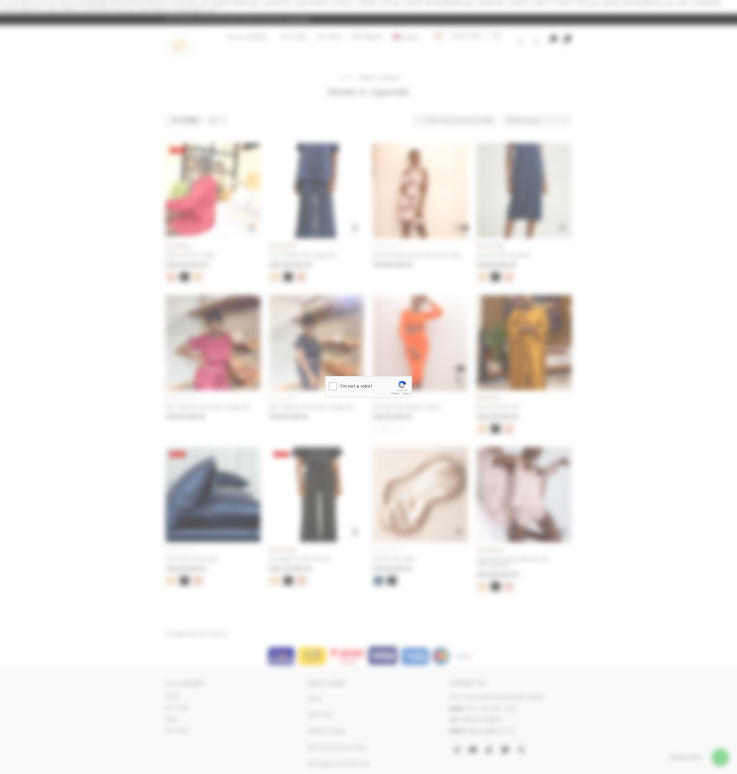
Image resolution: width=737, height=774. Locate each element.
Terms (406, 393)
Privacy (395, 393)
